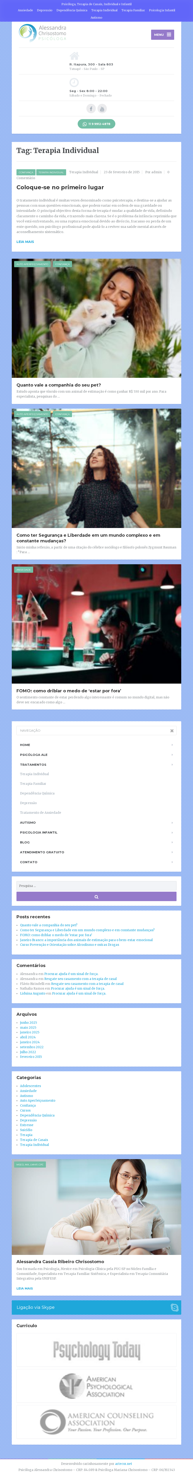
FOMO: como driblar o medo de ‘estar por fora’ (68, 690)
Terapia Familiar (133, 10)
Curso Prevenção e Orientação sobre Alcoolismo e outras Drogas (69, 945)
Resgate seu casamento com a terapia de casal (80, 979)
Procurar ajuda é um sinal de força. (71, 974)
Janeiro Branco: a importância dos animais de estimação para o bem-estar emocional (86, 940)
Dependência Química (71, 10)
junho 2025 (28, 1023)
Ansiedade (25, 10)
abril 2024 (28, 1037)
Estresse (26, 1125)
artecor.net (123, 1464)
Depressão (44, 10)
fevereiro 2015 (31, 1057)
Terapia (26, 1135)
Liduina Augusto (32, 993)
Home (25, 745)
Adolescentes (30, 1086)
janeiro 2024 (30, 1042)
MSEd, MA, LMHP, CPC (30, 1164)
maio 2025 (28, 1028)
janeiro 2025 (29, 1032)
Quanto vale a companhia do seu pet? (58, 385)
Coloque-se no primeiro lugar (60, 187)
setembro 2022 (32, 1047)
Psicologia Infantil (162, 10)
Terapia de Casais (34, 1140)
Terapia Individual (104, 10)
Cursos (25, 1110)
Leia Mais (24, 1288)
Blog (25, 842)
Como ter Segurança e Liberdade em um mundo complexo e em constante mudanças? (87, 930)
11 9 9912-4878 (99, 124)
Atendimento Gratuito (42, 852)
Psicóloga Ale (34, 755)
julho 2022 (28, 1052)
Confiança (26, 172)
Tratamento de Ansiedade (40, 813)
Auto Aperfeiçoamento (32, 264)
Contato (28, 862)
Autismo (96, 17)
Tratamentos (33, 764)
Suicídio (26, 1130)
